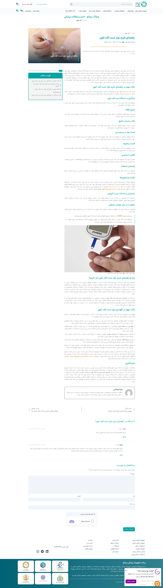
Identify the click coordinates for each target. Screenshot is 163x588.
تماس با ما (90, 543)
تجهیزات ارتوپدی (140, 549)
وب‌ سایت (132, 504)
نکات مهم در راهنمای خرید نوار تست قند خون (45, 81)
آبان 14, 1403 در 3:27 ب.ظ (36, 429)
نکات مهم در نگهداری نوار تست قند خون (47, 89)
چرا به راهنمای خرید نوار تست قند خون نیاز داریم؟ (46, 85)
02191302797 (58, 547)
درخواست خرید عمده (42, 4)
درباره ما (90, 540)
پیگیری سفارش (89, 549)
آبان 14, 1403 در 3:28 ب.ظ (36, 445)
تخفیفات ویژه (68, 11)
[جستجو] (71, 4)
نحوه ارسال (115, 552)
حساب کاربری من (88, 546)
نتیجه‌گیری (56, 92)
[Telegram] (42, 551)
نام (134, 496)
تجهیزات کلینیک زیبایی (138, 540)
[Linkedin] (47, 551)
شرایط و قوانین (115, 549)
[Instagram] (37, 551)
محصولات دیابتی (140, 546)
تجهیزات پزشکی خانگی (138, 543)
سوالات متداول (114, 543)
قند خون (78, 20)
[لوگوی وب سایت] (141, 4)
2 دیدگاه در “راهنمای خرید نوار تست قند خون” (45, 95)
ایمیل (79, 496)
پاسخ (124, 437)
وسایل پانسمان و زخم (139, 552)
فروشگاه (116, 546)
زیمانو (85, 20)
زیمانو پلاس (115, 540)
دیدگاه (132, 474)
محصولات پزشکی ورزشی (138, 555)
